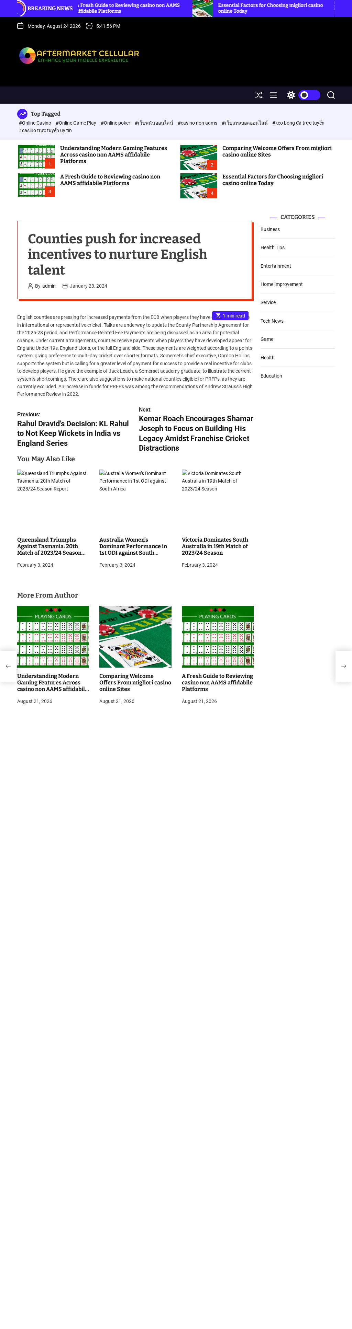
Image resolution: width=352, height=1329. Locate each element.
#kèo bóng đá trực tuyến (298, 123)
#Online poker (116, 123)
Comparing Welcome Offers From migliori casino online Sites (277, 151)
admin (49, 286)
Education (271, 376)
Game (267, 339)
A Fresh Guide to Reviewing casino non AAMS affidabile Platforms (110, 179)
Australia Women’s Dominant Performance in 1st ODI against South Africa (133, 549)
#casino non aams (198, 123)
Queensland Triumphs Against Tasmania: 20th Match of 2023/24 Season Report (49, 549)
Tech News (272, 321)
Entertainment (276, 266)
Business (270, 229)
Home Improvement (282, 284)
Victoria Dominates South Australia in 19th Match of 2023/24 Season (215, 546)
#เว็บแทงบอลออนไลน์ (245, 123)
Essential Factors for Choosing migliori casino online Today (272, 179)
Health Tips (273, 247)
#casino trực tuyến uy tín (45, 130)
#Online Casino (35, 123)
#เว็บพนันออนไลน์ (154, 123)
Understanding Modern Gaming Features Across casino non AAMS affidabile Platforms (113, 154)
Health (268, 357)
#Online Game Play (76, 123)
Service (268, 302)
